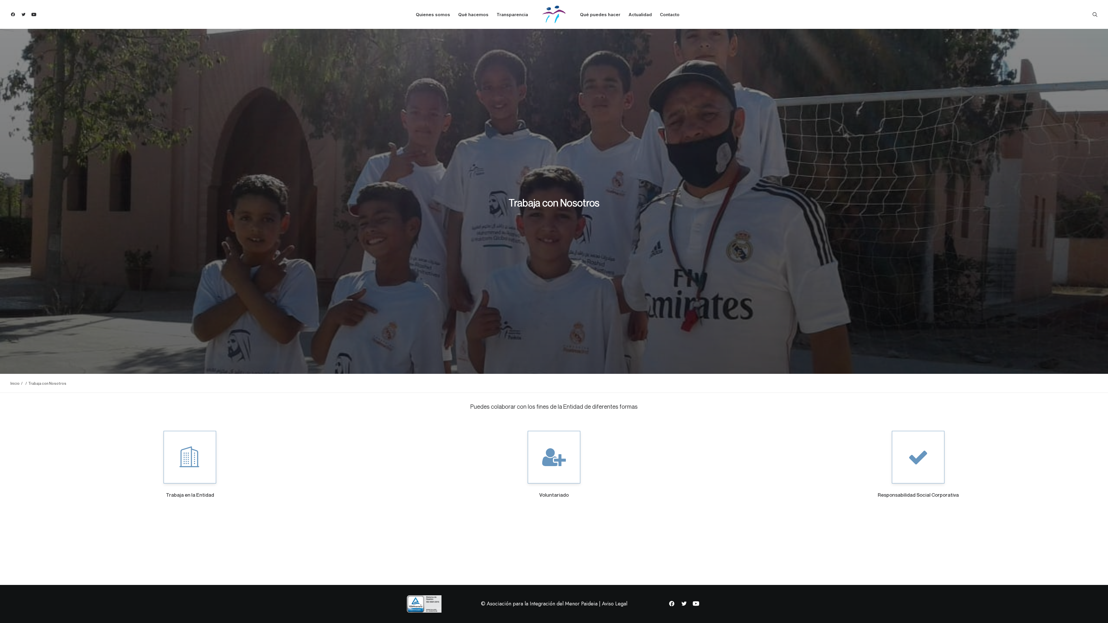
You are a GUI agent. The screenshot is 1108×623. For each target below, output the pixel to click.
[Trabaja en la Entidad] (190, 457)
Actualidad (640, 14)
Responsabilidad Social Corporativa (918, 495)
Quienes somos (433, 14)
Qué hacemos (473, 14)
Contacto (670, 14)
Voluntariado (554, 495)
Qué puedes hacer (600, 14)
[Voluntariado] (554, 457)
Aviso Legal (614, 603)
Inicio (15, 383)
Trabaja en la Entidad (190, 495)
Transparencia (512, 14)
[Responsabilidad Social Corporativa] (918, 457)
